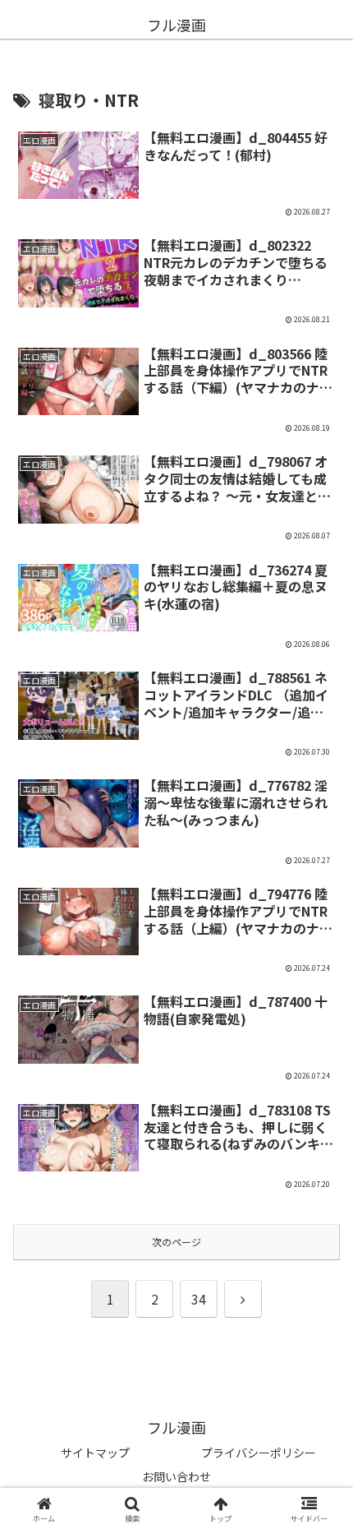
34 (198, 1299)
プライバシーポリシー (258, 1452)
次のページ (176, 1242)
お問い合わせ (176, 1476)
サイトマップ (95, 1452)
